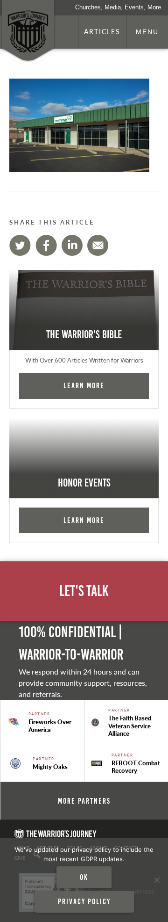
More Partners (84, 801)
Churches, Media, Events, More (118, 7)
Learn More (84, 385)
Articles (102, 31)
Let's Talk (84, 591)
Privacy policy (84, 901)
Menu (147, 32)
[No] (156, 880)
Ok (84, 877)
